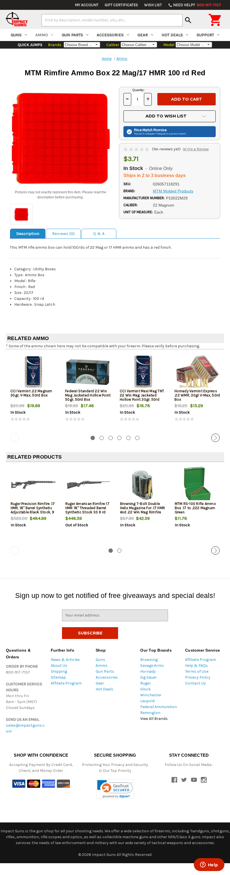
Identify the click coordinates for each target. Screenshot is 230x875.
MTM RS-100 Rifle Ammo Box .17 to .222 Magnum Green (195, 508)
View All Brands (154, 718)
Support (205, 34)
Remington (150, 712)
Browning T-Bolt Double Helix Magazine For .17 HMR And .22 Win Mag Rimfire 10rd (142, 510)
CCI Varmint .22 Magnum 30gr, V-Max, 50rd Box (31, 393)
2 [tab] (102, 438)
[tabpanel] (33, 392)
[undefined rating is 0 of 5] (136, 149)
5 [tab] (128, 438)
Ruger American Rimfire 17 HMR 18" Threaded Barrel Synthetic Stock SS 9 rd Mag (87, 510)
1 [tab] (93, 438)
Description (27, 233)
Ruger (145, 683)
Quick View (33, 372)
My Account (86, 5)
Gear (142, 34)
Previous (14, 438)
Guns (16, 34)
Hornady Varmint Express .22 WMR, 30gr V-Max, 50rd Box (197, 395)
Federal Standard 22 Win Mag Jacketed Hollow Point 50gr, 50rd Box (88, 395)
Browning (149, 659)
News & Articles (65, 659)
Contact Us (195, 683)
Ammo (41, 34)
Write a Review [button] (196, 149)
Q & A (99, 233)
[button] (115, 789)
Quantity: (138, 90)
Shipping (59, 671)
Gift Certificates (121, 5)
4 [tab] (119, 438)
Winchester (151, 695)
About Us (59, 665)
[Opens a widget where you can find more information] (209, 865)
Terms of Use (196, 671)
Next (215, 438)
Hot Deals (172, 34)
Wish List (153, 5)
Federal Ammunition (158, 706)
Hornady (148, 671)
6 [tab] (137, 438)
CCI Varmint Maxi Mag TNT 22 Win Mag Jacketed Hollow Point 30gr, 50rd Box (142, 397)
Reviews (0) (63, 233)
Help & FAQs (196, 665)
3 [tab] (111, 438)
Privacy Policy (197, 677)
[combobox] (112, 20)
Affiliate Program (66, 683)
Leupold (147, 701)
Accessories (110, 34)
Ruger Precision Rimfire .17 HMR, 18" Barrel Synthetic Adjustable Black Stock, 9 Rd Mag (33, 510)
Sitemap (58, 677)
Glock (145, 689)
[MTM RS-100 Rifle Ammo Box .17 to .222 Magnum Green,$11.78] (197, 485)
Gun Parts (72, 34)
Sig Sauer (148, 677)
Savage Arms (152, 665)
